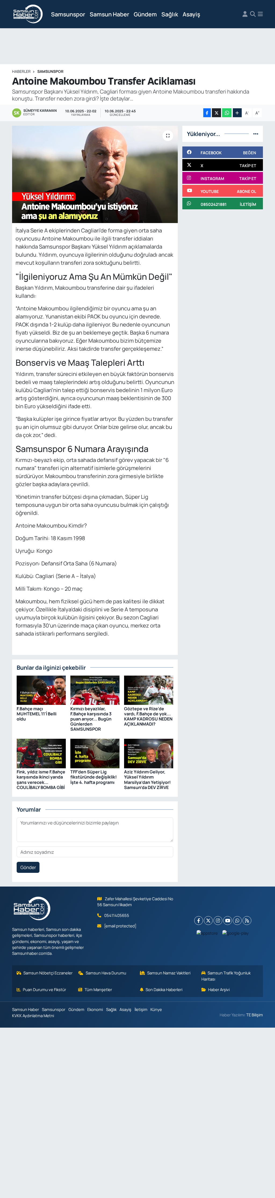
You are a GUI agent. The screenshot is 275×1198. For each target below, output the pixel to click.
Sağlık (169, 14)
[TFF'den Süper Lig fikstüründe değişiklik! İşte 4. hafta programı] (95, 753)
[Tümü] (255, 134)
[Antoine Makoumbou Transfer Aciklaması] (95, 174)
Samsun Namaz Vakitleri (168, 972)
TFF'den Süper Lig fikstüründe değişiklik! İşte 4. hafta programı (93, 777)
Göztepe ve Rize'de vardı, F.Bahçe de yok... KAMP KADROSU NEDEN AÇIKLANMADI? (148, 716)
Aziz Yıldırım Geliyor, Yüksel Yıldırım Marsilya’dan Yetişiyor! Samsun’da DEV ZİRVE (147, 779)
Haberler (21, 71)
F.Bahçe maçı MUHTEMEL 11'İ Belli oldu (36, 714)
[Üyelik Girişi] (245, 14)
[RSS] (247, 920)
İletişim (141, 1009)
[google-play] (235, 933)
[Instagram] (218, 920)
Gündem (145, 14)
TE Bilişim (254, 1014)
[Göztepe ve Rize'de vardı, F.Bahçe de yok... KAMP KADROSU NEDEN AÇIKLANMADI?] (148, 690)
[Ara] (253, 14)
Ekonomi (95, 1009)
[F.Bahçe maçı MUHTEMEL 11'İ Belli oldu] (41, 690)
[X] (208, 920)
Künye (156, 1009)
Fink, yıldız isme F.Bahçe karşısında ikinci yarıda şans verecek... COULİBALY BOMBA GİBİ (41, 779)
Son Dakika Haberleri (164, 989)
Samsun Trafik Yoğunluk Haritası (226, 975)
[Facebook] (198, 920)
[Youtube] (227, 920)
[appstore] (207, 933)
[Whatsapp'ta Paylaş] (226, 112)
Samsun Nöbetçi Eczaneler (48, 972)
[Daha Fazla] (237, 112)
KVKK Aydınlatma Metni (33, 1015)
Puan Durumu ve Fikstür (44, 989)
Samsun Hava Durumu (106, 972)
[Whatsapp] (237, 920)
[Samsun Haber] (28, 14)
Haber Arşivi (219, 989)
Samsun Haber (109, 14)
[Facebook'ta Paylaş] (207, 112)
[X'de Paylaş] (216, 112)
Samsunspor (68, 14)
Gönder (28, 867)
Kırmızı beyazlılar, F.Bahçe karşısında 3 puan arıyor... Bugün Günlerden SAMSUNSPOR (90, 719)
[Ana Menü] (260, 14)
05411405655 (116, 915)
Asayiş (191, 14)
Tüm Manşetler (98, 989)
